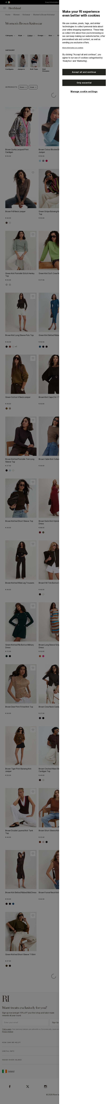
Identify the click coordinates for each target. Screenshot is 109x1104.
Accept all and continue (84, 72)
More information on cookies (72, 48)
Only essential (84, 83)
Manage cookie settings (84, 91)
